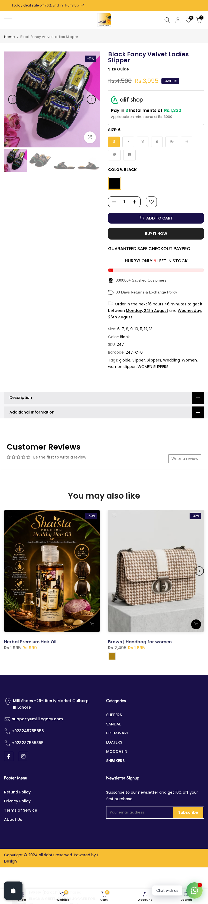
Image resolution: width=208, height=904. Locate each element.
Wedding (171, 360)
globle (125, 360)
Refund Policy (17, 792)
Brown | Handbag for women (140, 642)
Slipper (138, 360)
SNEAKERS (115, 760)
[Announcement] (107, 5)
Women (189, 360)
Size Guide (118, 69)
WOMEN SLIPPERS (153, 366)
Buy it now (156, 233)
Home (9, 36)
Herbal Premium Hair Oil (30, 642)
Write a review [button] (184, 458)
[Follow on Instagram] (23, 756)
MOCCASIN (116, 751)
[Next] (91, 99)
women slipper (122, 366)
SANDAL (113, 724)
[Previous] (12, 99)
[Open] (13, 891)
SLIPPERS (114, 715)
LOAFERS (114, 742)
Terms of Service (20, 810)
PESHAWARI (117, 733)
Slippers (154, 360)
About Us (13, 819)
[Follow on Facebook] (8, 756)
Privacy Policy (17, 801)
